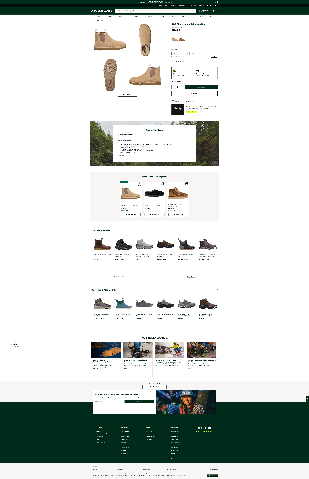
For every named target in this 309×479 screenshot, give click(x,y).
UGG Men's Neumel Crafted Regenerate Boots (175, 205)
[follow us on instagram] (202, 427)
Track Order (210, 5)
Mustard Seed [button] (124, 210)
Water (162, 16)
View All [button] (216, 230)
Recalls (173, 453)
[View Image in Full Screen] (110, 40)
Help (216, 5)
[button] (127, 95)
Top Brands (149, 439)
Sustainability (99, 436)
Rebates (148, 433)
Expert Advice (193, 5)
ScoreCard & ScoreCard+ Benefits (129, 433)
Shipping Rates (174, 439)
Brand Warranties (175, 455)
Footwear (122, 16)
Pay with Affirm (124, 453)
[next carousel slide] (216, 2)
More (201, 16)
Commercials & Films (101, 442)
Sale (211, 16)
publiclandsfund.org (180, 475)
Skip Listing (14, 344)
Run (192, 16)
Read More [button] (121, 155)
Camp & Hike (135, 16)
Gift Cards (123, 450)
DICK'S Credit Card (164, 5)
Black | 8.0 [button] (147, 210)
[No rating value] (175, 27)
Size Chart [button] (214, 56)
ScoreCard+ (174, 5)
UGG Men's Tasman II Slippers (152, 205)
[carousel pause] (218, 2)
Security (173, 458)
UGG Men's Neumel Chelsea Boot (129, 205)
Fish (183, 16)
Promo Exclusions (175, 450)
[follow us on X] (206, 427)
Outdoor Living (150, 16)
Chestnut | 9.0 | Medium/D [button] (175, 210)
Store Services (124, 439)
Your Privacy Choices (171, 469)
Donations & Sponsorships (102, 433)
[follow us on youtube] (209, 427)
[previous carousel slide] (93, 2)
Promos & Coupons (150, 436)
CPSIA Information (175, 447)
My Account (124, 442)
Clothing (110, 16)
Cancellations (174, 436)
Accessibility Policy (146, 469)
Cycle (173, 16)
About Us (98, 431)
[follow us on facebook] (199, 427)
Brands (99, 16)
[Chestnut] (182, 39)
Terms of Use (94, 469)
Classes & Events (183, 5)
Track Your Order (125, 447)
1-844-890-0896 (174, 473)
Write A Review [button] (191, 276)
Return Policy (174, 433)
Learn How (190, 101)
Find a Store (201, 5)
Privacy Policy (120, 469)
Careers (98, 439)
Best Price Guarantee (176, 442)
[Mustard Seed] (174, 39)
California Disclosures (213, 469)
